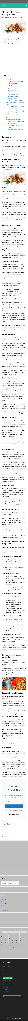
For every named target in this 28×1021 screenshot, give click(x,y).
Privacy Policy (4, 910)
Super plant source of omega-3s (16, 85)
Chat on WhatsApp (7, 978)
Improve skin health (13, 98)
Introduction (9, 79)
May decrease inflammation (15, 87)
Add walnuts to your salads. (15, 108)
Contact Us (4, 903)
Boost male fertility (13, 96)
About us (3, 899)
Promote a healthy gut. (14, 89)
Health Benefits (8, 837)
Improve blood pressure (14, 92)
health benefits (19, 165)
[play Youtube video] (14, 683)
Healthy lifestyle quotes (9, 983)
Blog (2, 901)
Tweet (4, 823)
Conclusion (9, 133)
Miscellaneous (6, 989)
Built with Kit (14, 814)
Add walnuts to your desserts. (15, 114)
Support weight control (14, 94)
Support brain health (13, 91)
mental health (8, 366)
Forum (2, 906)
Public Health (6, 991)
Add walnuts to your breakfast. (16, 106)
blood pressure (6, 383)
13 (12, 938)
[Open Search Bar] (26, 5)
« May (13, 947)
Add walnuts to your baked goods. (17, 110)
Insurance (5, 987)
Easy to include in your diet (15, 100)
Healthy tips (6, 985)
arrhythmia (22, 255)
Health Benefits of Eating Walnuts (15, 81)
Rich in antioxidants (13, 83)
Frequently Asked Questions (13, 119)
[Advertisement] (14, 60)
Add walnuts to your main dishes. (16, 112)
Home (2, 908)
